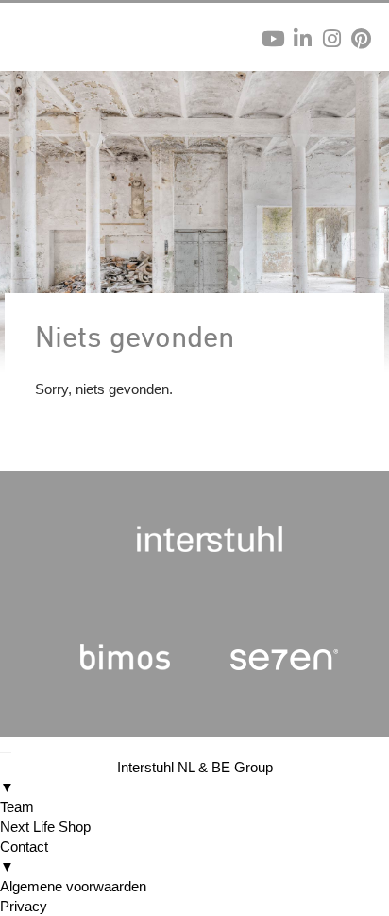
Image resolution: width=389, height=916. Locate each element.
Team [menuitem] (17, 807)
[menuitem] (194, 777)
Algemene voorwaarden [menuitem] (73, 886)
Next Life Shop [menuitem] (45, 827)
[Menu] (5, 752)
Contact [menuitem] (24, 856)
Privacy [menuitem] (23, 906)
